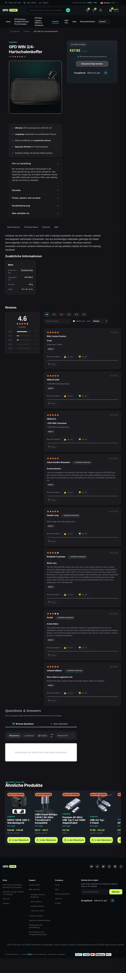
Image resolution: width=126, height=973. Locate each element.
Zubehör (26, 31)
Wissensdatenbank (62, 894)
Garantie (16, 190)
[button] (114, 10)
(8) (25, 56)
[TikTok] (97, 866)
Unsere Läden (34, 885)
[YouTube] (103, 866)
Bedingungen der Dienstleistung (35, 926)
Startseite (16, 31)
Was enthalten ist (20, 213)
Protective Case (27, 270)
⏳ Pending (42, 736)
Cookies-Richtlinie (36, 916)
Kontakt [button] (102, 22)
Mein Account (34, 889)
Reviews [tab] (46, 227)
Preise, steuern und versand (26, 198)
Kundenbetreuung (21, 205)
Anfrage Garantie (37, 906)
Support (45, 3)
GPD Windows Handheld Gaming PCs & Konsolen (12, 886)
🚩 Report (52, 364)
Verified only (80, 321)
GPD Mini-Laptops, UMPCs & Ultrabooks (13, 893)
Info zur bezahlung (21, 163)
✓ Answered (28, 736)
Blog (56, 889)
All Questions (14, 736)
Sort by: (52, 735)
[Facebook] (115, 866)
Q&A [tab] (56, 227)
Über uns (58, 898)
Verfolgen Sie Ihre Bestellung (38, 896)
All (47, 314)
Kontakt (58, 903)
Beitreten (116, 892)
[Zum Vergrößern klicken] (35, 87)
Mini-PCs (6, 899)
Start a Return (36, 902)
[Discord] (91, 866)
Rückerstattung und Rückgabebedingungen (38, 933)
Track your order (37, 911)
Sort (88, 321)
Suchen (68, 10)
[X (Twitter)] (121, 866)
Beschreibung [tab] (13, 227)
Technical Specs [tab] (31, 227)
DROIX (89, 3)
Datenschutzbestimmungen (39, 920)
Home (57, 885)
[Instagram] (109, 866)
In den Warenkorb (20, 840)
